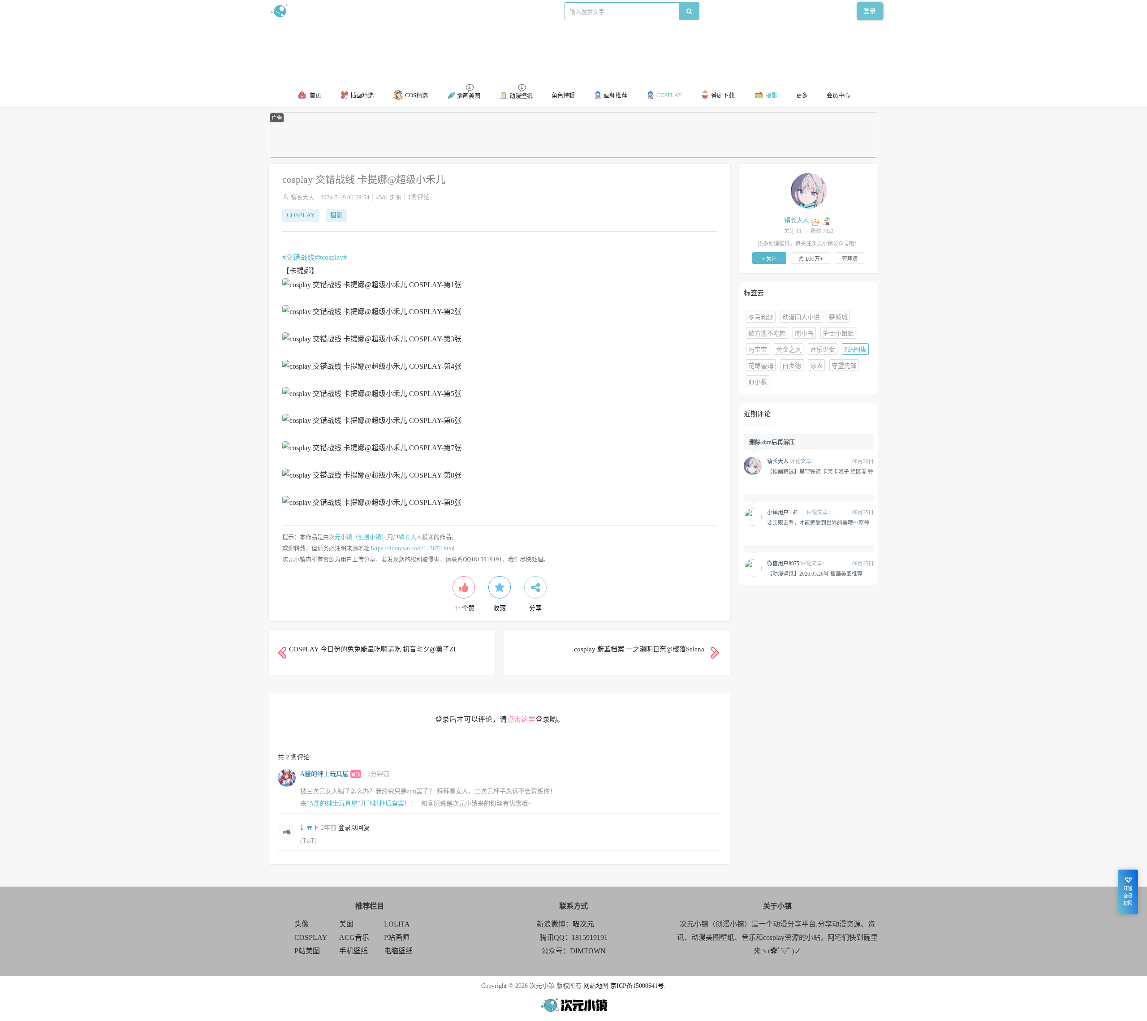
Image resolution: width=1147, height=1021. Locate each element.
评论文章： (792, 461)
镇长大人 (302, 197)
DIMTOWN (588, 951)
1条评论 (419, 197)
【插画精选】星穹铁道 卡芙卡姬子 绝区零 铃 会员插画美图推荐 (820, 471)
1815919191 (590, 937)
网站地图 (595, 985)
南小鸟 (804, 333)
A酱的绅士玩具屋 (324, 774)
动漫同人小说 (801, 317)
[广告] (573, 155)
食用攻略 (392, 11)
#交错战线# (300, 257)
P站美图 (307, 951)
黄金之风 (788, 349)
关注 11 (793, 231)
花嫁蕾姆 (760, 365)
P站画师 (397, 937)
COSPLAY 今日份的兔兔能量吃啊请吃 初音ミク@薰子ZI (372, 649)
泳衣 (816, 365)
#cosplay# (332, 257)
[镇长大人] (809, 190)
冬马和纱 (760, 317)
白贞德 (791, 365)
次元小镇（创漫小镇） (358, 537)
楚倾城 (838, 317)
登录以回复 (354, 827)
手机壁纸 (353, 951)
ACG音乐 (354, 937)
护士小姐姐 (838, 333)
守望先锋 (844, 365)
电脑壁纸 (398, 951)
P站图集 (855, 349)
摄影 (336, 215)
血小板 (757, 382)
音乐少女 (822, 349)
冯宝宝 (757, 349)
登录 (869, 11)
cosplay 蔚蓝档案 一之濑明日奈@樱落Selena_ (641, 649)
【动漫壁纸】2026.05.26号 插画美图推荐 (814, 573)
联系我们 (423, 11)
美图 (346, 924)
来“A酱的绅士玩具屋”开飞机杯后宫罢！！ (358, 803)
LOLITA (397, 924)
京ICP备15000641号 (637, 985)
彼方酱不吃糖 (767, 333)
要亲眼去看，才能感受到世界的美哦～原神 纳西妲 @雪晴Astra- (818, 522)
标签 (448, 11)
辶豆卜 (309, 827)
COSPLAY (301, 215)
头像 (301, 924)
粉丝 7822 (822, 231)
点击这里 (521, 719)
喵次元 (583, 924)
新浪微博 (362, 11)
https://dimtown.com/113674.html (413, 548)
